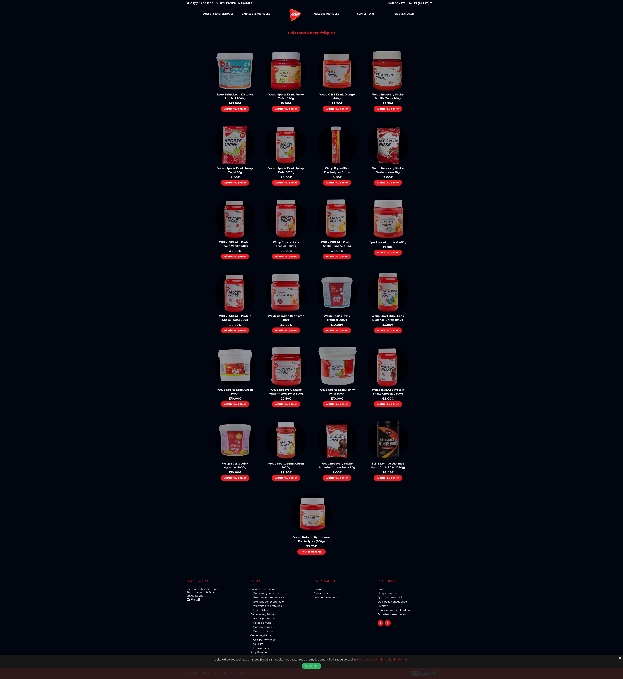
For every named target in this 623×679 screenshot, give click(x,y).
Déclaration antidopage (392, 601)
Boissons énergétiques (218, 14)
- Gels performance (263, 639)
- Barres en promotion (264, 631)
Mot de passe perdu (326, 597)
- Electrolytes (259, 610)
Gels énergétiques (327, 14)
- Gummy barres (261, 627)
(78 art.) (419, 3)
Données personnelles (392, 614)
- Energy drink (259, 648)
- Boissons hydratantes (264, 593)
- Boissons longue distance (267, 597)
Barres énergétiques (256, 14)
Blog (381, 589)
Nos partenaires (387, 593)
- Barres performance (264, 618)
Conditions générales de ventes (397, 610)
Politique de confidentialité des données (383, 659)
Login (317, 589)
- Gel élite (256, 643)
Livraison (383, 605)
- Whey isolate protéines (266, 605)
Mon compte (322, 593)
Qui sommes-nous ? (390, 597)
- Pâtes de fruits (260, 622)
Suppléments (366, 14)
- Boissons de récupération (267, 601)
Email (195, 600)
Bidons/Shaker (404, 14)
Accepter (311, 665)
